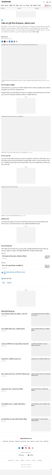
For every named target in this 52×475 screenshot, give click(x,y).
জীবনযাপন (35, 5)
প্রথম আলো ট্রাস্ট (23, 441)
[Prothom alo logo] (26, 439)
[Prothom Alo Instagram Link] (26, 448)
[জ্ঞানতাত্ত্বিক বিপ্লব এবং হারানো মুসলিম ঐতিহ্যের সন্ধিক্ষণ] (41, 424)
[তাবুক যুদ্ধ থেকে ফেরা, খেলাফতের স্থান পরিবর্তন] (41, 394)
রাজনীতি (10, 5)
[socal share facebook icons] (2, 42)
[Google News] (32, 448)
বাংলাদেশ (6, 5)
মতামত (20, 5)
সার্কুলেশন (22, 460)
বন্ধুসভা (28, 441)
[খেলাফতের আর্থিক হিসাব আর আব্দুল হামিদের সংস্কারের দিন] (41, 349)
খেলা (24, 5)
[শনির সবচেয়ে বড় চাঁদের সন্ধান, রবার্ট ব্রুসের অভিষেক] (47, 257)
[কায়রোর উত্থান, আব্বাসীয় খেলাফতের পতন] (41, 364)
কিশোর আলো (11, 441)
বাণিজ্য (17, 5)
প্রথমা (41, 441)
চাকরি (31, 5)
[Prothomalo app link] (21, 455)
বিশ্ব (14, 5)
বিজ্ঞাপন (17, 460)
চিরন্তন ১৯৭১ (33, 441)
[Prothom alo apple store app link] (30, 455)
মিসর (4, 282)
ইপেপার (37, 441)
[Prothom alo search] (44, 2)
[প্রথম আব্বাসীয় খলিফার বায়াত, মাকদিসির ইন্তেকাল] (41, 334)
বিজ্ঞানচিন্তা (17, 441)
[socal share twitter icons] (5, 42)
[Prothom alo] (6, 2)
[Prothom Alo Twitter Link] (23, 448)
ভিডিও (39, 5)
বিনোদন (27, 5)
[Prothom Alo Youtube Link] (29, 448)
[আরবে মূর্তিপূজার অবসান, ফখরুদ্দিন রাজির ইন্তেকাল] (41, 409)
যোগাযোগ (34, 460)
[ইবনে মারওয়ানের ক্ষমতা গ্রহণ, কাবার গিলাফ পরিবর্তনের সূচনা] (41, 379)
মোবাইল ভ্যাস (45, 441)
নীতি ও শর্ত (28, 460)
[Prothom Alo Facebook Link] (20, 448)
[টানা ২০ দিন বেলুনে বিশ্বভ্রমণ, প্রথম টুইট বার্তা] (47, 266)
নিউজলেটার (40, 460)
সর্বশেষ (2, 5)
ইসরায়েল (9, 282)
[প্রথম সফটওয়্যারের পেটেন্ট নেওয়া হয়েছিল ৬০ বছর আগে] (41, 319)
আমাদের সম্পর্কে (11, 460)
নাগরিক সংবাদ (5, 441)
